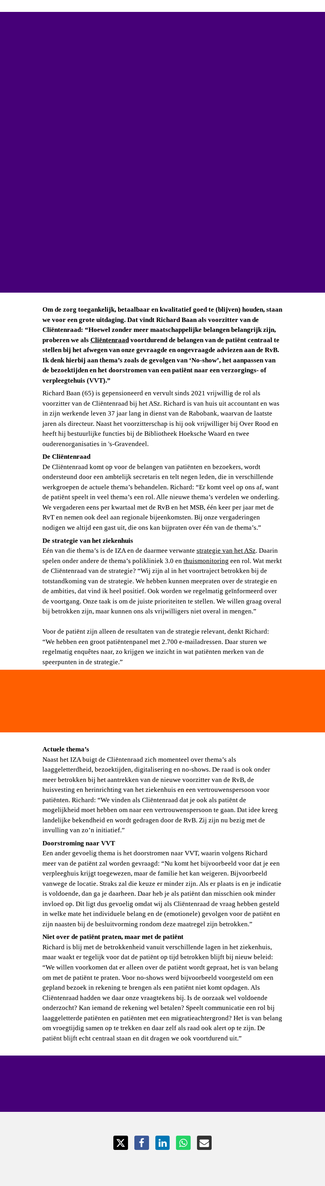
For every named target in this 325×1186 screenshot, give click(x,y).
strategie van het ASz (226, 550)
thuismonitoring (206, 561)
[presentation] (162, 146)
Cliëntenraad (109, 340)
